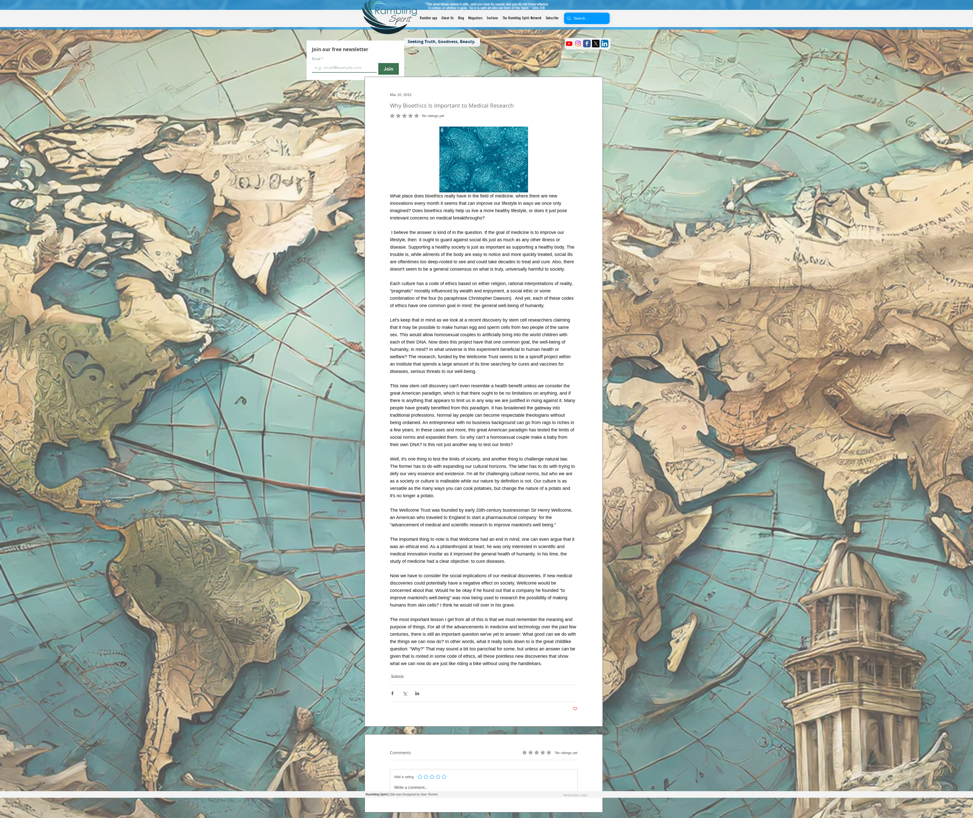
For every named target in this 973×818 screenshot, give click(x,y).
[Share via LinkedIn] (417, 693)
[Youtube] (569, 43)
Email (317, 59)
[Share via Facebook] (392, 693)
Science (397, 676)
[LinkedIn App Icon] (604, 43)
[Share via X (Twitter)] (404, 693)
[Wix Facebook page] (587, 43)
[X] (596, 43)
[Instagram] (578, 43)
